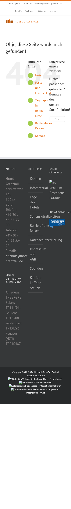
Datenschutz (32, 392)
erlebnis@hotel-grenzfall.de (48, 3)
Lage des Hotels (34, 202)
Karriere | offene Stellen (35, 282)
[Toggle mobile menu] (63, 21)
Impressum (54, 389)
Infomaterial (36, 188)
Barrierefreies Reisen (36, 228)
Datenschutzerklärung (36, 240)
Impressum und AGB (36, 254)
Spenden (36, 268)
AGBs (42, 392)
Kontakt (40, 136)
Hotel (38, 75)
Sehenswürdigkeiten (36, 216)
